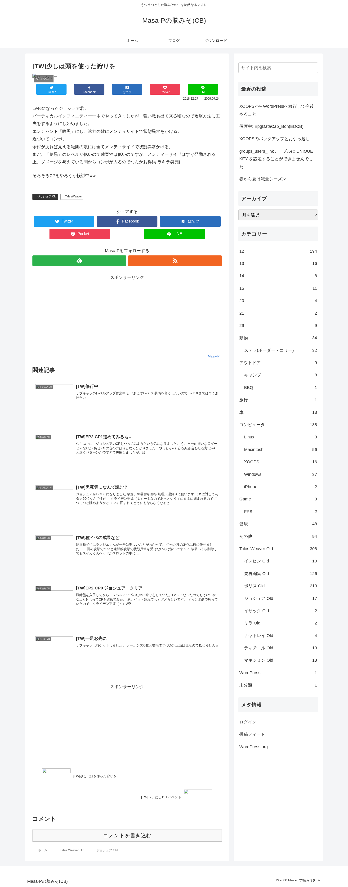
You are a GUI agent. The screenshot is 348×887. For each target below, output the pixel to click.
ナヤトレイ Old (280, 635)
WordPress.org (253, 746)
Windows (280, 474)
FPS (280, 511)
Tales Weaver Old (278, 548)
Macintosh (280, 449)
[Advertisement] (127, 314)
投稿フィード (252, 734)
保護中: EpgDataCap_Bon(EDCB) (271, 126)
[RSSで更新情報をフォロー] (175, 260)
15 (278, 288)
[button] (313, 68)
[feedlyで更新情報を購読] (79, 260)
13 (278, 263)
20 (278, 300)
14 (278, 275)
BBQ (280, 387)
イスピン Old (280, 561)
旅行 (278, 399)
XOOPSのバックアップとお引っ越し (274, 138)
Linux (280, 437)
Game (278, 499)
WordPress (278, 672)
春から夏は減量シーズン (262, 179)
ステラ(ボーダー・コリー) (280, 350)
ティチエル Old (280, 648)
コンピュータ (278, 424)
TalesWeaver (73, 196)
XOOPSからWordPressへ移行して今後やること (276, 110)
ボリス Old (280, 586)
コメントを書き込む (127, 835)
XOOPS (280, 461)
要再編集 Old (280, 573)
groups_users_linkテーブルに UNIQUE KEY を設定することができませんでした (276, 159)
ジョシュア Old (47, 196)
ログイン (247, 722)
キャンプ (280, 375)
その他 (278, 536)
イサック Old (280, 610)
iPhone (280, 486)
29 (278, 325)
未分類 (278, 685)
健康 (278, 524)
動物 (278, 337)
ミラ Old (280, 623)
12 (278, 251)
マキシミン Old (280, 660)
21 (278, 313)
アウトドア (278, 362)
